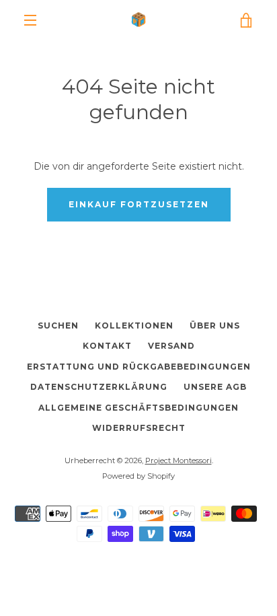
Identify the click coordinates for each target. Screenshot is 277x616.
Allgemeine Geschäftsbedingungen (138, 408)
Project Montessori (178, 460)
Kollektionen (134, 325)
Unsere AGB (215, 387)
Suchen (58, 325)
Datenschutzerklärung (98, 387)
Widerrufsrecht (139, 428)
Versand (171, 346)
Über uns (215, 325)
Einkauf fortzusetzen (139, 204)
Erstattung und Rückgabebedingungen (139, 367)
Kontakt (107, 346)
